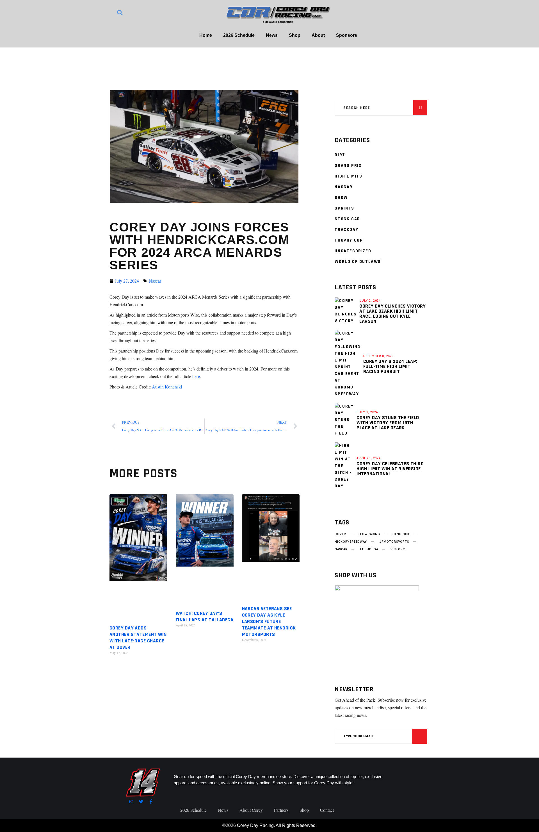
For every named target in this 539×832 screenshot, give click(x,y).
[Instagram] (131, 801)
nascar (341, 549)
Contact (327, 810)
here (196, 376)
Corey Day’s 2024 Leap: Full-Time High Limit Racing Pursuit (390, 366)
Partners (281, 810)
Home (205, 35)
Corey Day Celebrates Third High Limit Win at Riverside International (390, 468)
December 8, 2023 (378, 356)
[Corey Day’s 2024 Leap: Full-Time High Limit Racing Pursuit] (347, 363)
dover (340, 534)
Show (341, 198)
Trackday (346, 230)
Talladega (369, 549)
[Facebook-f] (151, 801)
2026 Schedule (239, 35)
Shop (294, 35)
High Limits (348, 176)
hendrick (401, 534)
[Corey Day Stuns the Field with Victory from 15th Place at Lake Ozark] (344, 420)
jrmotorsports (394, 542)
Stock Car (347, 219)
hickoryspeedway (351, 542)
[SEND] (419, 736)
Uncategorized (353, 251)
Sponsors (346, 35)
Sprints (344, 208)
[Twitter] (141, 801)
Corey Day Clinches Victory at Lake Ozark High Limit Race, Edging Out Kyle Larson (392, 313)
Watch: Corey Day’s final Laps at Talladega (204, 616)
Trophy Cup (349, 240)
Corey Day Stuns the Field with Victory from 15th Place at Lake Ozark (388, 422)
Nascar (155, 281)
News (272, 35)
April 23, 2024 (369, 458)
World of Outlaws (358, 262)
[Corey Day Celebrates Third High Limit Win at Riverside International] (344, 466)
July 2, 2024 (370, 300)
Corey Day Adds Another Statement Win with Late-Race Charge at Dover (137, 638)
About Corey (251, 810)
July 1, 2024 (367, 412)
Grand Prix (348, 166)
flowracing (369, 534)
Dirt (340, 155)
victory (397, 549)
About (318, 35)
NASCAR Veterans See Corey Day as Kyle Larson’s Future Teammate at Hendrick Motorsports (269, 621)
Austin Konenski (167, 387)
